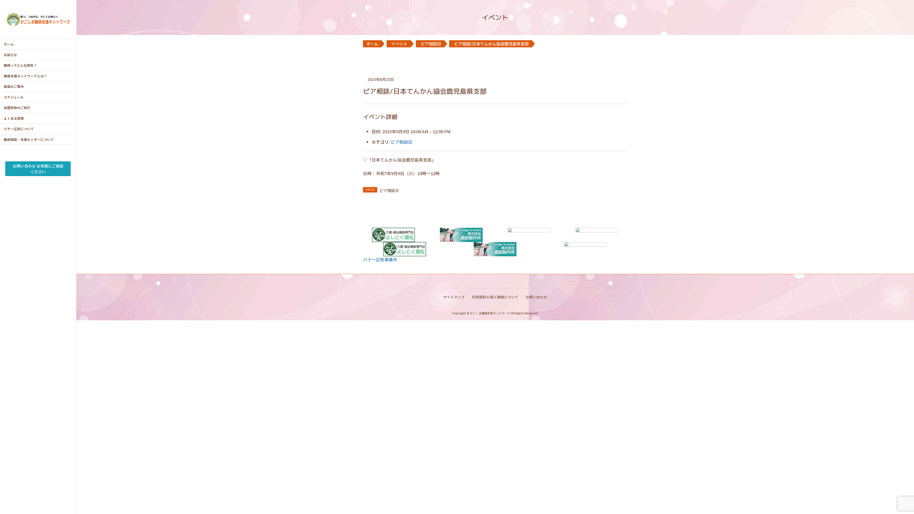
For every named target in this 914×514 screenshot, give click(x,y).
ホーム (9, 44)
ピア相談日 (401, 142)
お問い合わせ (536, 296)
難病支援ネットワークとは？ (25, 76)
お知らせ (10, 54)
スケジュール (14, 97)
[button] (380, 259)
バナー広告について (19, 128)
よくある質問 (14, 118)
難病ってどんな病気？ (20, 65)
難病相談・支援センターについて (29, 139)
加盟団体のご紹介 (17, 107)
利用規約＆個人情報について (495, 296)
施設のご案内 (14, 86)
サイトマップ (454, 296)
